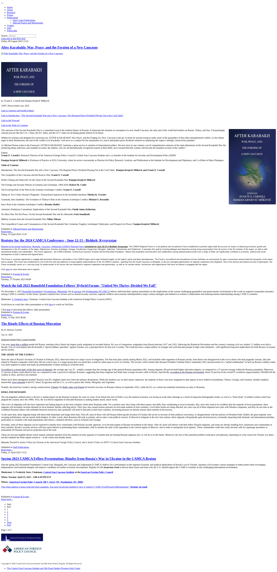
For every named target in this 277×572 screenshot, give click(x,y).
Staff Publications (21, 447)
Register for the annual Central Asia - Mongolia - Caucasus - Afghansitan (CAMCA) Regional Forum (42, 247)
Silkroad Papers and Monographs (28, 23)
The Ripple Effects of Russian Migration (31, 323)
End (9, 525)
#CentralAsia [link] (50, 291)
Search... (5, 35)
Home (10, 7)
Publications (12, 17)
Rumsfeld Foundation (32, 291)
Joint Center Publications (24, 20)
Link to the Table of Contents (14, 125)
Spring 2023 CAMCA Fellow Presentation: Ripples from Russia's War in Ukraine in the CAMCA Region (78, 458)
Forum (10, 15)
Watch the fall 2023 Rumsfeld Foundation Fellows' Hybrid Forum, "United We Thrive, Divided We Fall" (79, 285)
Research (11, 12)
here (8, 269)
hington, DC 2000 (74, 482)
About (10, 10)
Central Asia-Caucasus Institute (58, 472)
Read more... (7, 231)
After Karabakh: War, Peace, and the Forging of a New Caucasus (49, 47)
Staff (9, 28)
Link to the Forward (10, 120)
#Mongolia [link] (62, 291)
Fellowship (12, 30)
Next (9, 522)
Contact (10, 25)
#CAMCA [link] (104, 291)
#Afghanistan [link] (92, 291)
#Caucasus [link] (76, 291)
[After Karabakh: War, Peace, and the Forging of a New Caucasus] (32, 53)
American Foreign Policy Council (96, 472)
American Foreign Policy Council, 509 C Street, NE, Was (37, 482)
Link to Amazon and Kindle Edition (17, 110)
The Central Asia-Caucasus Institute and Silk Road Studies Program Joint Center (43, 568)
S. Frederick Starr (20, 299)
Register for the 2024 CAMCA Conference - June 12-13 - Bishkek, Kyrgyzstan (58, 240)
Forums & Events (21, 274)
